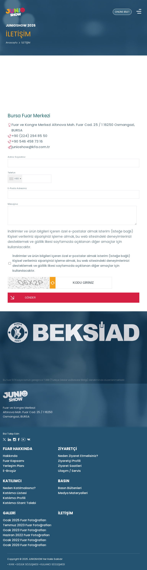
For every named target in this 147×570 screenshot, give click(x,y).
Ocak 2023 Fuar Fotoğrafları (24, 530)
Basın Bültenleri (70, 488)
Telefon (13, 175)
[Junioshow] (15, 12)
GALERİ (9, 513)
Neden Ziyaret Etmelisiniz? (78, 456)
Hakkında (10, 456)
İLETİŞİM (25, 42)
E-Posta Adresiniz (17, 188)
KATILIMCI (12, 481)
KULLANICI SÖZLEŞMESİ (52, 564)
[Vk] (28, 440)
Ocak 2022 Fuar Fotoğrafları (24, 540)
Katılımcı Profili (14, 498)
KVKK (11, 564)
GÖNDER (30, 297)
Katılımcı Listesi (15, 493)
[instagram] (14, 440)
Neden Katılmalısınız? (19, 488)
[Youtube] (23, 440)
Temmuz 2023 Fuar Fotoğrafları (27, 525)
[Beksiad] (73, 332)
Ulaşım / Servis (69, 471)
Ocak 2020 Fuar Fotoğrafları (24, 545)
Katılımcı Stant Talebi (19, 503)
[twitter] (4, 440)
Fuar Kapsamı (13, 461)
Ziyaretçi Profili (69, 461)
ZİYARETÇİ (67, 448)
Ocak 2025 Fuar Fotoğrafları (24, 520)
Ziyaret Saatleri (70, 466)
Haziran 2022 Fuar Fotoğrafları (26, 535)
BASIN (63, 481)
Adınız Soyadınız (16, 156)
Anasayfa (11, 42)
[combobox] (15, 179)
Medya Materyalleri (73, 493)
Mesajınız (13, 203)
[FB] (18, 440)
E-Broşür (9, 471)
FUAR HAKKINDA (17, 448)
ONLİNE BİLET (122, 12)
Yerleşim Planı (13, 466)
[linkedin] (9, 440)
